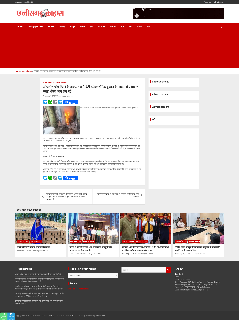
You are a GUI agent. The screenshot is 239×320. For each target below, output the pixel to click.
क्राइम (72, 27)
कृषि (148, 27)
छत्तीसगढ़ (62, 27)
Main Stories (49, 82)
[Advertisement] (119, 49)
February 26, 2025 (129, 254)
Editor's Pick (23, 241)
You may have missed (29, 209)
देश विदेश (51, 27)
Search (168, 270)
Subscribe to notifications (78, 289)
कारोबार (82, 27)
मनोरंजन (113, 27)
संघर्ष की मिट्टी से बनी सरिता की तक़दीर (33, 247)
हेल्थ (91, 27)
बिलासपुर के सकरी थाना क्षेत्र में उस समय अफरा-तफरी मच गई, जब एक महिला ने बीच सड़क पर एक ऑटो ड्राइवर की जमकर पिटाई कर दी (67, 196)
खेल (122, 27)
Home (20, 27)
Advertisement (219, 2)
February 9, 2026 (49, 96)
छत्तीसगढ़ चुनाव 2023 (35, 27)
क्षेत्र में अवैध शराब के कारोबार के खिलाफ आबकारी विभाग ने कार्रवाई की (38, 274)
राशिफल (139, 27)
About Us (207, 2)
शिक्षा (130, 27)
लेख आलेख (101, 27)
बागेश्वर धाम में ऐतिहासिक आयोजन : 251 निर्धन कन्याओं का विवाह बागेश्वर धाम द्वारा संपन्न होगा (145, 249)
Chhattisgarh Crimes (65, 96)
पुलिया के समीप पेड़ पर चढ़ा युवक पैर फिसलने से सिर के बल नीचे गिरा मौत (118, 195)
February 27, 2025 (24, 251)
